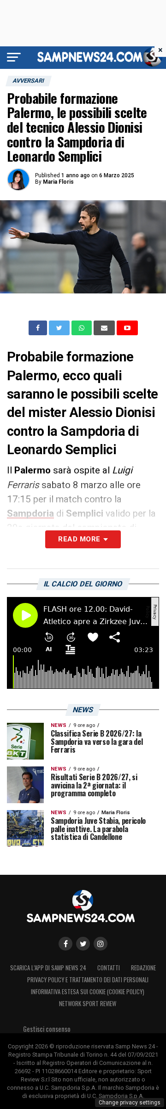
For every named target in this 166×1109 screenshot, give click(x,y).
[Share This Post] (82, 328)
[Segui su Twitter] (83, 944)
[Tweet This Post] (60, 328)
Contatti (108, 967)
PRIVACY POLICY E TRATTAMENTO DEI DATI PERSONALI (87, 979)
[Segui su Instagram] (100, 944)
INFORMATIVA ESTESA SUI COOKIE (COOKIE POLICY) (87, 991)
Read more (79, 539)
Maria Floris (58, 182)
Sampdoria (30, 513)
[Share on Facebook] (39, 328)
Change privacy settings (129, 1102)
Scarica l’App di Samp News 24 (48, 967)
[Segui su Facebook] (65, 944)
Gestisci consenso (47, 1029)
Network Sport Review (87, 1003)
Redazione (143, 967)
